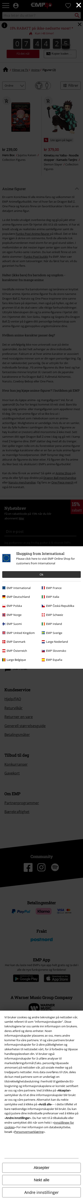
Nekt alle (41, 1180)
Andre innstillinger (41, 1192)
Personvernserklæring (28, 1132)
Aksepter (41, 1167)
